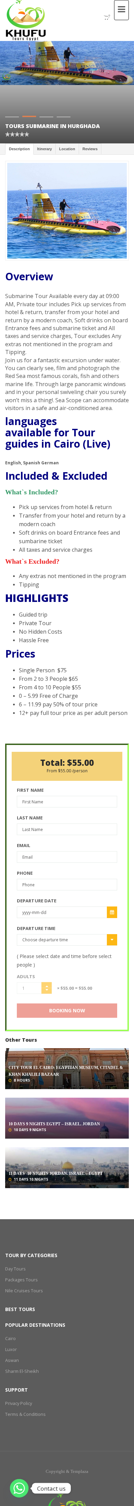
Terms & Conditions (24, 1414)
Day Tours (15, 1268)
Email (24, 845)
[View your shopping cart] (103, 17)
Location (67, 149)
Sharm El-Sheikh (20, 1371)
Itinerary (44, 149)
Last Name (30, 818)
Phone (25, 873)
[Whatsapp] (19, 1488)
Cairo (10, 1338)
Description (19, 149)
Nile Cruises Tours (23, 1290)
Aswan (11, 1360)
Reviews (90, 149)
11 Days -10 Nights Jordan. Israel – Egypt (56, 1173)
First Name (30, 790)
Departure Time (36, 928)
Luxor (10, 1349)
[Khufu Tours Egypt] (25, 20)
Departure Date (36, 901)
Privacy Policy (18, 1403)
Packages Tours (20, 1279)
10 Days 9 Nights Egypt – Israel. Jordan (54, 1124)
